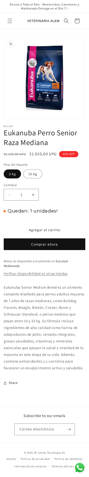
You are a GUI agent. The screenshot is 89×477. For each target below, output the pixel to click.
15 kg (32, 174)
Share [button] (13, 382)
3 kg (12, 174)
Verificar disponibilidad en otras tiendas (36, 273)
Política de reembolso (68, 459)
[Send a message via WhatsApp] (80, 468)
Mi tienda (40, 452)
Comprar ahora (44, 244)
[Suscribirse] (69, 429)
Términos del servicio (65, 466)
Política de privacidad (35, 459)
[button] (9, 20)
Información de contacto (31, 466)
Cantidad (10, 185)
